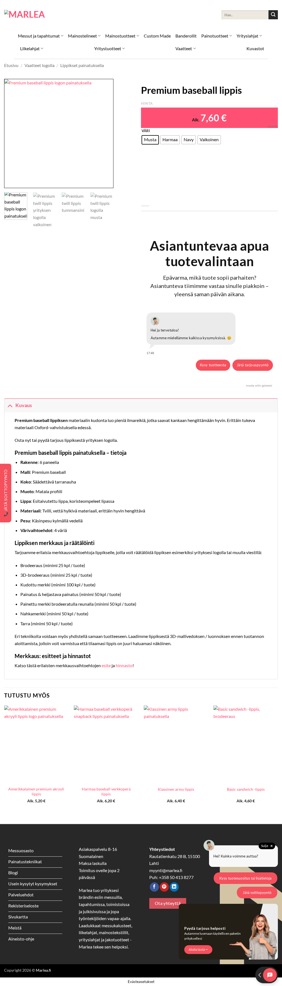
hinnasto (124, 665)
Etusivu (11, 65)
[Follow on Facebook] (154, 887)
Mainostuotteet (120, 35)
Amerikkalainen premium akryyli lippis (36, 792)
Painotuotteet (214, 35)
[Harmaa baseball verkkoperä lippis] (106, 744)
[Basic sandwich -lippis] (245, 744)
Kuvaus (23, 405)
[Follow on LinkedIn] (174, 887)
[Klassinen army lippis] (176, 744)
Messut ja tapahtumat (39, 35)
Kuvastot (255, 48)
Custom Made (157, 35)
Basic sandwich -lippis (246, 789)
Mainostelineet (82, 35)
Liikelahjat (30, 48)
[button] (11, 181)
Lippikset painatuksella (82, 65)
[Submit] (273, 15)
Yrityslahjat (247, 35)
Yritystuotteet (107, 48)
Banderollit (186, 35)
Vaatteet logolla (40, 65)
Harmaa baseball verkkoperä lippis (106, 792)
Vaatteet (183, 48)
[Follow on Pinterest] (164, 887)
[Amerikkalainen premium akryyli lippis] (36, 744)
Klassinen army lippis (176, 789)
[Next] (104, 133)
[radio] (150, 140)
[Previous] (13, 133)
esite (107, 665)
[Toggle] (9, 405)
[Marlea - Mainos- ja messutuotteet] (31, 14)
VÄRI (146, 131)
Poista (273, 127)
